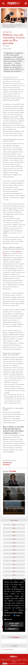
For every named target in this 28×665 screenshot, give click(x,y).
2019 (14, 550)
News (7, 25)
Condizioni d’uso (13, 663)
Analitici (18, 615)
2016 (14, 560)
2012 (14, 575)
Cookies (4, 663)
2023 (14, 535)
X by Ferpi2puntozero (7, 649)
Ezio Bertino (6, 464)
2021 (14, 542)
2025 (14, 528)
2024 (14, 532)
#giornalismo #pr (7, 32)
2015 (14, 564)
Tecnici (8, 615)
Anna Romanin (7, 462)
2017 (14, 557)
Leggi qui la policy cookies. (14, 612)
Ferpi (4, 25)
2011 (14, 579)
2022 (14, 539)
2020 (14, 546)
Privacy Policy (22, 663)
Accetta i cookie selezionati (14, 624)
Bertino (5, 253)
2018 (14, 553)
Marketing (9, 619)
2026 (14, 524)
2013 (14, 571)
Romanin (18, 251)
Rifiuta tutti (11, 629)
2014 (14, 568)
